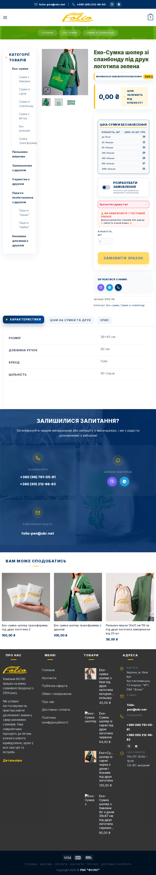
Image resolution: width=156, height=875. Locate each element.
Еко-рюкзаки (24, 128)
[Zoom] (47, 90)
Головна (47, 32)
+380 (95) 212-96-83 (38, 484)
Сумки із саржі (24, 91)
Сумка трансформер (26, 141)
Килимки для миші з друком (20, 240)
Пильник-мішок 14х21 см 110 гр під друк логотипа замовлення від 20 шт (128, 629)
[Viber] (112, 481)
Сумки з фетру (24, 116)
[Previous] (47, 72)
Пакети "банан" (24, 212)
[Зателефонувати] (118, 287)
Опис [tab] (104, 320)
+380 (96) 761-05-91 (38, 477)
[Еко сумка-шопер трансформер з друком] (78, 597)
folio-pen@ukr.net (37, 533)
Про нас (92, 864)
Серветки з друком (20, 181)
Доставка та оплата (116, 864)
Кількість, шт (105, 233)
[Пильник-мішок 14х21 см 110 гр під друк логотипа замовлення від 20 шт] (130, 597)
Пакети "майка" (24, 225)
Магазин (46, 864)
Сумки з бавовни (24, 79)
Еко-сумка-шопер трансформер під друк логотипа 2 (25, 627)
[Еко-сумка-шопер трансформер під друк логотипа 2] (26, 597)
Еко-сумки (70, 32)
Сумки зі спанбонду (100, 32)
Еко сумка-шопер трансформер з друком (77, 627)
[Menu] (5, 17)
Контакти (77, 864)
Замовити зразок (123, 258)
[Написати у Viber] (112, 4)
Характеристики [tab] (25, 319)
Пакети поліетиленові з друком (22, 197)
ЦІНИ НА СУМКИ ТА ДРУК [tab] (70, 320)
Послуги (61, 864)
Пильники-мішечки (20, 154)
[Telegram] (119, 4)
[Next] (82, 72)
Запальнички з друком (22, 168)
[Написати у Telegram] (109, 287)
